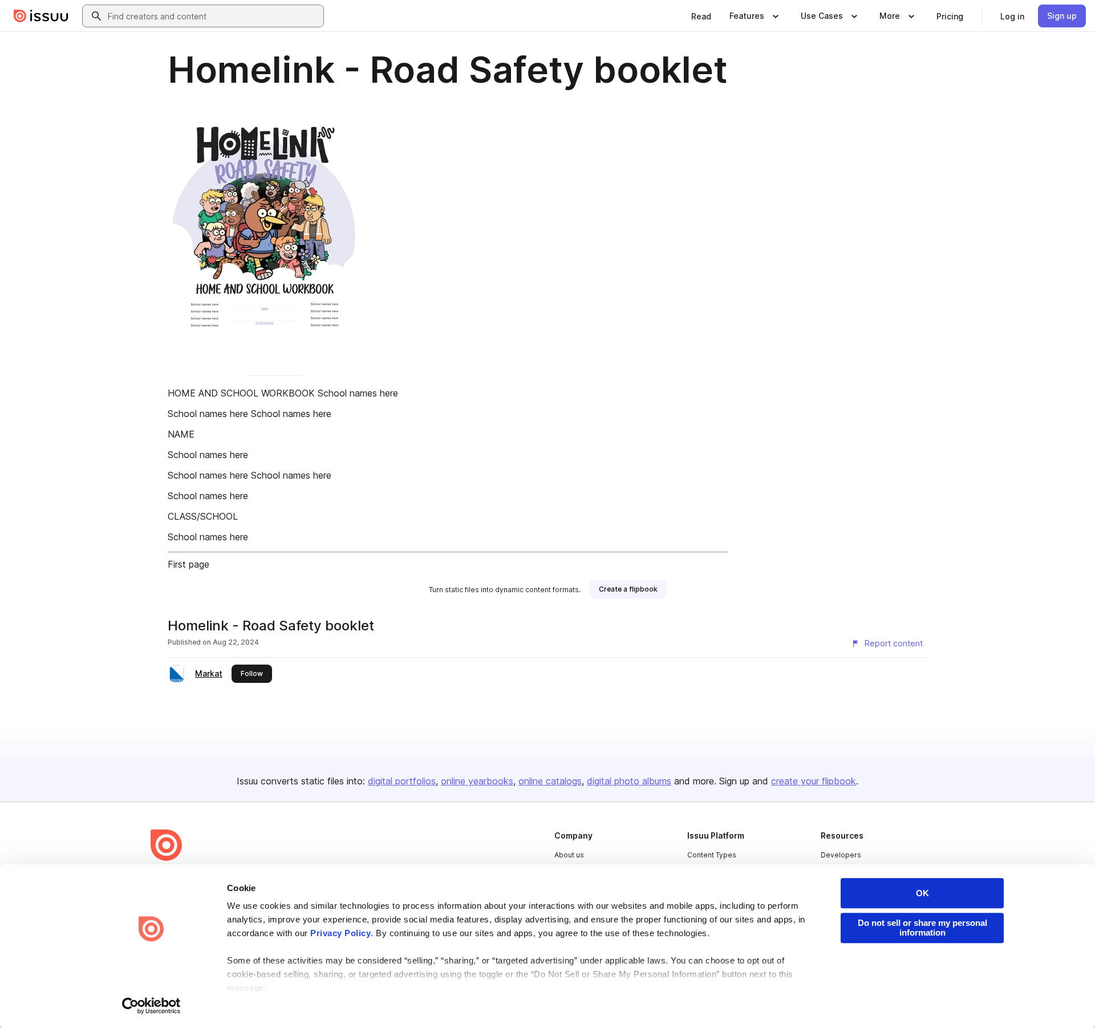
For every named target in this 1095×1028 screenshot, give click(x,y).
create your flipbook (813, 781)
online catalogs (550, 781)
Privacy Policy (340, 933)
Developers (841, 855)
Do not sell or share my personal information (922, 927)
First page (188, 564)
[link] (701, 16)
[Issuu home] (41, 16)
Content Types (711, 855)
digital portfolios (402, 781)
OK (922, 893)
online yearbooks (477, 781)
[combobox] (213, 16)
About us (569, 855)
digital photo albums (629, 781)
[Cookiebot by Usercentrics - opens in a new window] (151, 1005)
